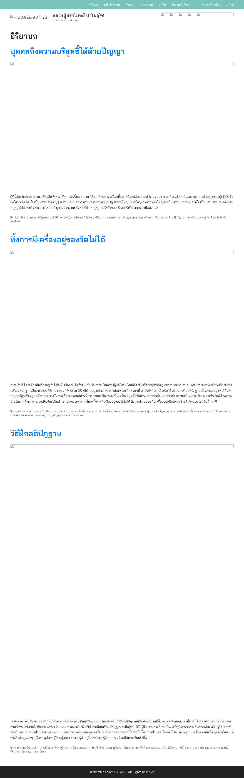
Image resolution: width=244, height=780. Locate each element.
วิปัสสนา (88, 217)
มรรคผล (155, 747)
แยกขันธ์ (191, 217)
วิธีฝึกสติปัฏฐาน (35, 433)
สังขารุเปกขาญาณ (210, 747)
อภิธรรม (148, 217)
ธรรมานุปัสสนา (114, 747)
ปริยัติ (55, 217)
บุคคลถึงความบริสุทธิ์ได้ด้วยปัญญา (67, 51)
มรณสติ (177, 411)
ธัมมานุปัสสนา (131, 747)
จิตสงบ (117, 411)
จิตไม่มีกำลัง (129, 411)
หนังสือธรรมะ (112, 4)
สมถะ (227, 411)
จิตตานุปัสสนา (61, 747)
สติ (163, 747)
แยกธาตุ (201, 217)
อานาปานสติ (17, 415)
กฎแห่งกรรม (21, 411)
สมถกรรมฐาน (114, 217)
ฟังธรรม (130, 4)
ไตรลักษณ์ (15, 221)
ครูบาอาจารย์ (94, 411)
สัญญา (127, 217)
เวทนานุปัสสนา (39, 751)
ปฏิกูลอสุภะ (44, 217)
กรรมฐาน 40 (36, 411)
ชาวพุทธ (141, 411)
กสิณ (47, 411)
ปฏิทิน (162, 4)
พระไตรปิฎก (65, 217)
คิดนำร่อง (19, 217)
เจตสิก (168, 217)
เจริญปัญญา (54, 415)
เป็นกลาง (25, 751)
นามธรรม (31, 217)
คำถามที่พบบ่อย (210, 4)
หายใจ (224, 747)
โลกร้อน (211, 217)
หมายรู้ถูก (137, 217)
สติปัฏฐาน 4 (185, 747)
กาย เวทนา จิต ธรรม (63, 411)
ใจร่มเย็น (221, 217)
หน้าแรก (93, 4)
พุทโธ (169, 411)
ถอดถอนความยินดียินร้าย (90, 747)
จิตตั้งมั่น (107, 411)
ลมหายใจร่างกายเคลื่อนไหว (198, 411)
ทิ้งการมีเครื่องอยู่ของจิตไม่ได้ (57, 239)
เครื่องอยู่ (40, 415)
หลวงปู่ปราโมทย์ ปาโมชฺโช (78, 15)
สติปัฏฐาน (99, 217)
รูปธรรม (78, 217)
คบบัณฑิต (80, 411)
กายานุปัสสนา (45, 747)
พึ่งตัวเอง (145, 747)
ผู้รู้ (148, 411)
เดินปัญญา (179, 217)
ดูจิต (73, 747)
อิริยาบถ (159, 217)
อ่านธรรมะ (147, 4)
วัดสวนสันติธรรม (181, 4)
